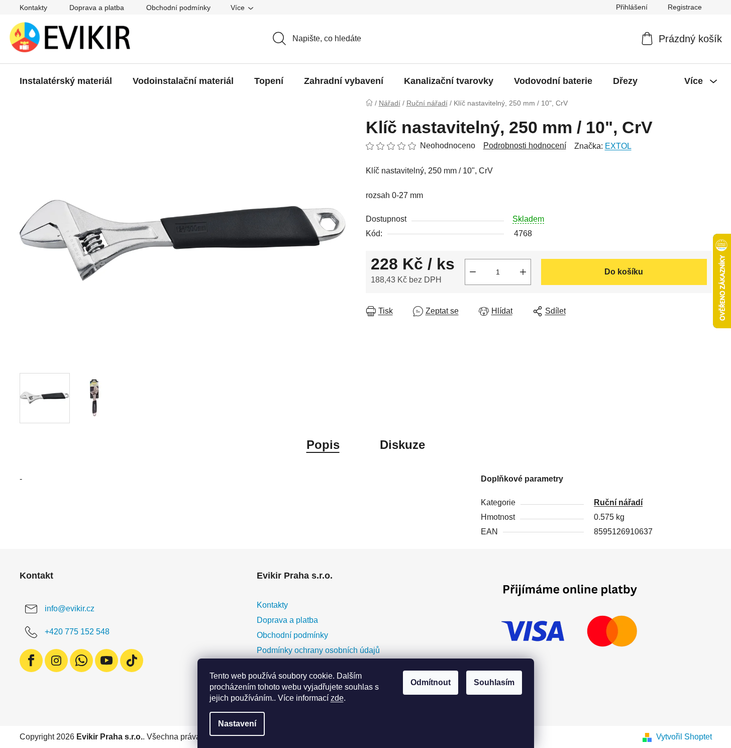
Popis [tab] (323, 444)
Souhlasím (494, 682)
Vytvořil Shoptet (684, 736)
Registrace (685, 7)
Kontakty (33, 8)
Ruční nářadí (618, 502)
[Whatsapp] (81, 660)
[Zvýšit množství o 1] (523, 272)
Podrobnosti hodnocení (524, 145)
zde (337, 698)
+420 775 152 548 (77, 631)
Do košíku (623, 271)
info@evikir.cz (69, 608)
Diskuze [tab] (402, 444)
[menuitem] (66, 81)
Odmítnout (430, 682)
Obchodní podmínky (178, 8)
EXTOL (618, 146)
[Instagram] (56, 660)
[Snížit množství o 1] (472, 272)
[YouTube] (106, 660)
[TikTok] (131, 660)
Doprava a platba (96, 8)
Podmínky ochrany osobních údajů (318, 650)
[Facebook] (31, 660)
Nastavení (237, 723)
